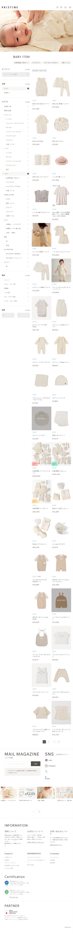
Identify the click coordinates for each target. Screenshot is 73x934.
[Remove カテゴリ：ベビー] (45, 70)
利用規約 (7, 860)
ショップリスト (54, 857)
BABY (35, 100)
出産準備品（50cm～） (22, 62)
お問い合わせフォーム (56, 845)
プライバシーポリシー (11, 862)
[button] (65, 7)
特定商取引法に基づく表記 (12, 865)
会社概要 (52, 860)
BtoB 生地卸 (30, 865)
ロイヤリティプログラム (33, 857)
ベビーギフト (36, 62)
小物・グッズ (66, 62)
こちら (14, 839)
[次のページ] (58, 741)
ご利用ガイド (8, 857)
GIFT (39, 576)
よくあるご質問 (9, 868)
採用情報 (52, 862)
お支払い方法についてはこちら (35, 842)
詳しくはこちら (14, 897)
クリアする (27, 69)
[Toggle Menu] (70, 7)
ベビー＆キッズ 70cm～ (51, 62)
